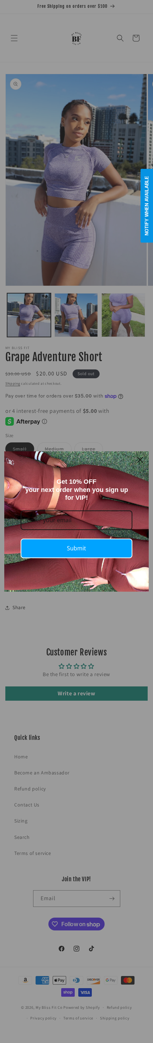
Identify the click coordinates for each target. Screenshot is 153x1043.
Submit (76, 548)
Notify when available (146, 205)
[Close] (140, 459)
